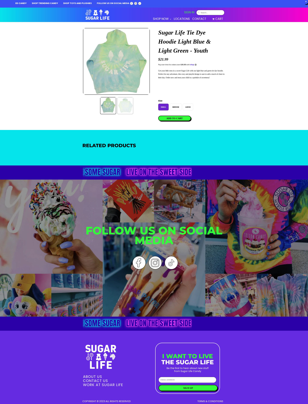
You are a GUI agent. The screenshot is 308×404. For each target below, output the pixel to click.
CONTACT (199, 19)
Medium (175, 107)
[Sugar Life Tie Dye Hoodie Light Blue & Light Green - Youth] (116, 61)
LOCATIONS (182, 19)
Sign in (189, 12)
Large (188, 107)
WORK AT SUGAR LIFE (103, 384)
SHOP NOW (161, 19)
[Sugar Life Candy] (97, 15)
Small (163, 107)
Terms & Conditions (210, 401)
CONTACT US (95, 380)
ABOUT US (92, 376)
